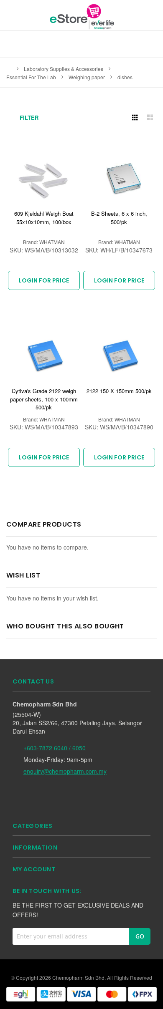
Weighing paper (87, 77)
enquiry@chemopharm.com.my (65, 771)
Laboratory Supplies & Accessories (64, 68)
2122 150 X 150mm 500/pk (119, 391)
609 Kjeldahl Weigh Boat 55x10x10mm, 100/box (44, 217)
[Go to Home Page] (8, 68)
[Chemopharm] (81, 16)
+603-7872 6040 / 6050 (54, 748)
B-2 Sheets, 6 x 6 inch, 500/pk (119, 217)
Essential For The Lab (31, 77)
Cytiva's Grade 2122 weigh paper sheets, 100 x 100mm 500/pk (44, 399)
